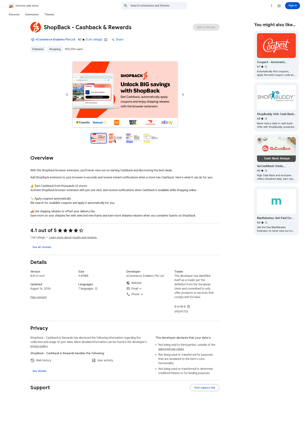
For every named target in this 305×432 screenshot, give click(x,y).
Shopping (55, 49)
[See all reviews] (41, 247)
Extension (38, 49)
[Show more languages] (96, 289)
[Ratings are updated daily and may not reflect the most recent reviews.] (105, 39)
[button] (279, 5)
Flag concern (38, 297)
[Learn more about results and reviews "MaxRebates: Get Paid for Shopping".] (266, 222)
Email (134, 288)
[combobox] (159, 6)
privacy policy (38, 346)
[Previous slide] (67, 94)
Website (136, 283)
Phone (135, 294)
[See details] (39, 371)
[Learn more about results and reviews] (188, 306)
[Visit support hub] (205, 387)
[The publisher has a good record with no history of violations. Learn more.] (33, 39)
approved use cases (171, 349)
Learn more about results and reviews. (73, 237)
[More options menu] (271, 5)
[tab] (14, 14)
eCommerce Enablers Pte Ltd (55, 39)
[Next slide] (183, 94)
